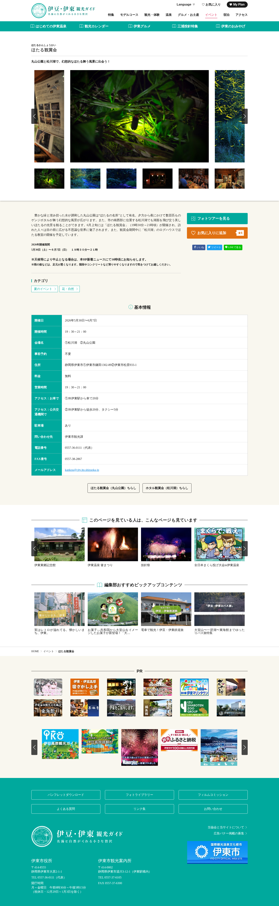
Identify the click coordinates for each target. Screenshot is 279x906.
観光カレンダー (97, 26)
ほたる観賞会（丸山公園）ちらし (113, 488)
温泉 (169, 14)
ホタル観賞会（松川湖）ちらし (167, 488)
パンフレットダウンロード (66, 794)
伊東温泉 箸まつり (100, 565)
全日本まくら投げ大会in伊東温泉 (216, 565)
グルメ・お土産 (188, 14)
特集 (111, 14)
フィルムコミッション (213, 794)
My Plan (239, 4)
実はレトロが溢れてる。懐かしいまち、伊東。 (59, 631)
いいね (200, 247)
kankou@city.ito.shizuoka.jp (82, 470)
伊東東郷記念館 (45, 565)
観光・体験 (152, 14)
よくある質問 (66, 808)
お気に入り (213, 4)
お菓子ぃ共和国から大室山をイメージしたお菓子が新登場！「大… (113, 631)
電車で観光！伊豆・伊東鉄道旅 (162, 629)
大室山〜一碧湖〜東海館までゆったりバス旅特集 (219, 631)
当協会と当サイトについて (226, 827)
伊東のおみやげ (233, 26)
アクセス (242, 14)
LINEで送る (234, 247)
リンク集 (139, 808)
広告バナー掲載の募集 (229, 833)
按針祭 (145, 565)
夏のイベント (43, 288)
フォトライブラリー (139, 794)
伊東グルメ (142, 26)
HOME (35, 651)
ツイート (216, 247)
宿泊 (226, 14)
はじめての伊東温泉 (51, 26)
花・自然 (68, 288)
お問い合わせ (213, 808)
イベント (211, 14)
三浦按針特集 (187, 26)
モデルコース (129, 14)
